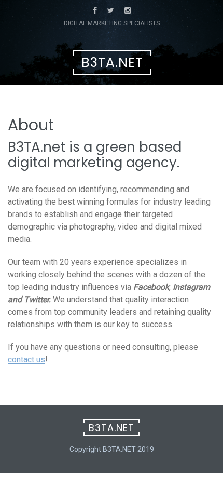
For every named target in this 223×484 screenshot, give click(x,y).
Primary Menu (117, 101)
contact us (26, 360)
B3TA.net (112, 62)
